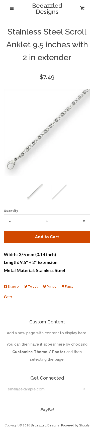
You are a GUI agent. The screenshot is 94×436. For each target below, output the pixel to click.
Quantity (11, 211)
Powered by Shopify (75, 425)
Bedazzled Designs (47, 9)
